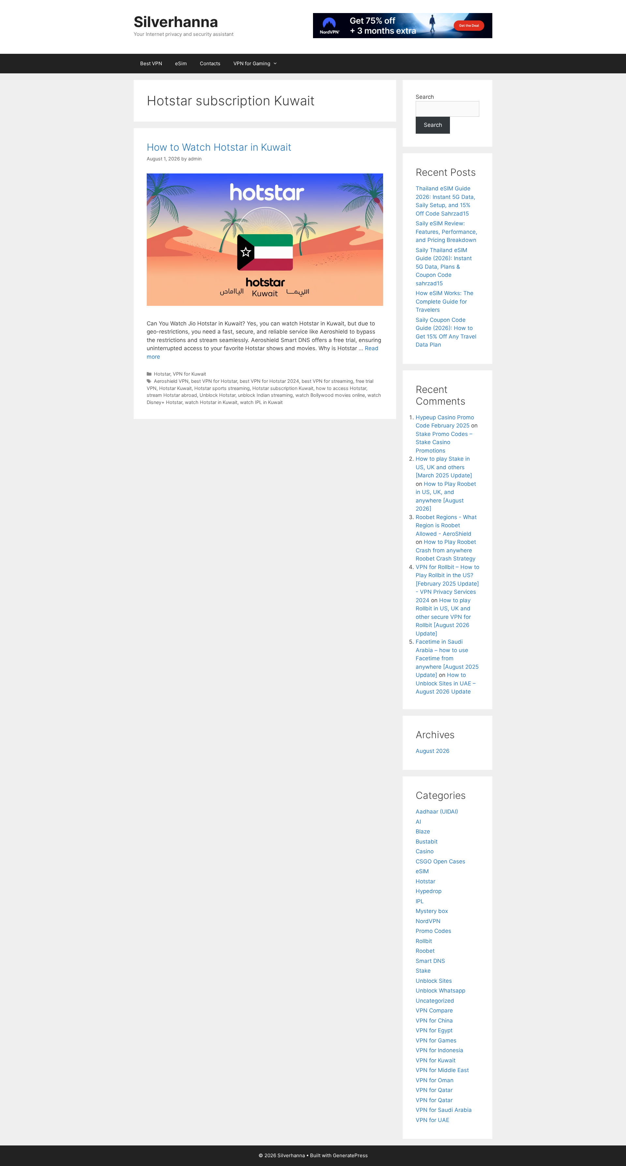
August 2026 (433, 751)
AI (418, 821)
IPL (420, 901)
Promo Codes (433, 931)
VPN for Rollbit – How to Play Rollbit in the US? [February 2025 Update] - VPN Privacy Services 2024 (447, 584)
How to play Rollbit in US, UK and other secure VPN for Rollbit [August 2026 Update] (443, 617)
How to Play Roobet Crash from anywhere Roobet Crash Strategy (446, 550)
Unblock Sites (434, 981)
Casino (425, 851)
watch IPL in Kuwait (261, 402)
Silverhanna (176, 22)
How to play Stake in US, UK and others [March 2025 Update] (444, 467)
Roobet (425, 951)
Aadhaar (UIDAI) (437, 811)
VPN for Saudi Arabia (444, 1110)
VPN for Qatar (434, 1090)
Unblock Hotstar (217, 395)
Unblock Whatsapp (440, 990)
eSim (181, 63)
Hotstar (162, 374)
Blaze (423, 831)
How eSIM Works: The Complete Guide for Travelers (444, 301)
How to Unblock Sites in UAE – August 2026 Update (446, 683)
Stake (423, 970)
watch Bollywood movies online (330, 395)
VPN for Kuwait (189, 374)
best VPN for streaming (327, 381)
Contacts (210, 63)
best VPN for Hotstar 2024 (269, 381)
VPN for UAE (432, 1120)
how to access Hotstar (341, 388)
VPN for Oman (435, 1080)
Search (425, 97)
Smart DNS (430, 961)
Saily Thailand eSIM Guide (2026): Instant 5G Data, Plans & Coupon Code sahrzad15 (444, 267)
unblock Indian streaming (265, 395)
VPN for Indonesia (439, 1050)
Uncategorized (435, 1000)
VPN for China (434, 1020)
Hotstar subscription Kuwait (282, 388)
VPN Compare (434, 1010)
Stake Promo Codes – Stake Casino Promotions (444, 442)
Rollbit (424, 941)
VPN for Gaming (251, 63)
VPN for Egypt (434, 1030)
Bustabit (427, 841)
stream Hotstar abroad (172, 395)
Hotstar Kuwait (175, 388)
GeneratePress (350, 1155)
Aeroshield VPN (171, 381)
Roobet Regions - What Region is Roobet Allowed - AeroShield (446, 525)
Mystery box (432, 911)
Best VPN (151, 63)
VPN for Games (436, 1040)
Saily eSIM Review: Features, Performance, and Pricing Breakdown (446, 231)
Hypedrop (428, 891)
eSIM (422, 871)
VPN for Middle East (442, 1070)
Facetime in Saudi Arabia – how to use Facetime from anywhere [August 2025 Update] (447, 658)
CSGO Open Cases (440, 861)
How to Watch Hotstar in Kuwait (219, 147)
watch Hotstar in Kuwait (211, 402)
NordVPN (428, 921)
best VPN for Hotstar (214, 381)
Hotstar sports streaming (222, 388)
